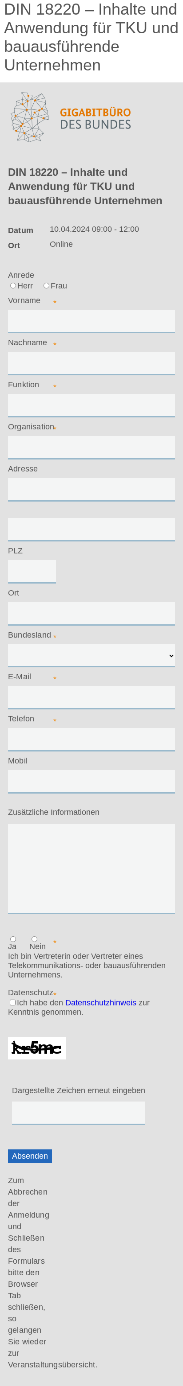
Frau (59, 285)
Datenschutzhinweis (100, 1002)
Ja (12, 946)
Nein (37, 946)
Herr (25, 285)
